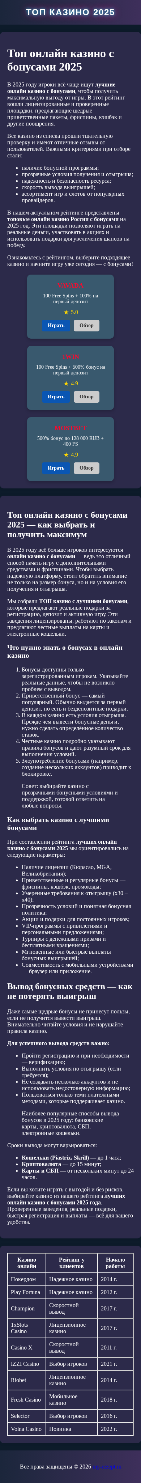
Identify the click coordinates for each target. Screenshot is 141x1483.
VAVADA (70, 285)
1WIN (70, 356)
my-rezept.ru (107, 1466)
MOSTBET (71, 428)
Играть (56, 325)
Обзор (87, 325)
